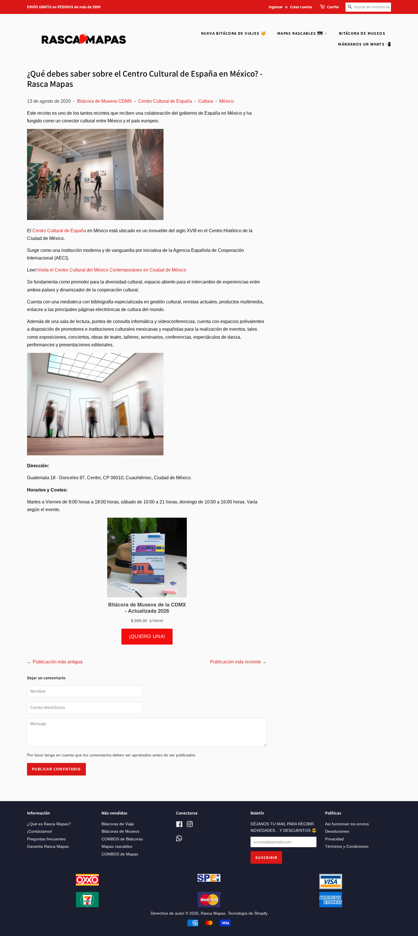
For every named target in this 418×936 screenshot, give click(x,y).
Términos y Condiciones (347, 846)
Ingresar (276, 6)
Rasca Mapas (213, 913)
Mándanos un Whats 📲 (364, 44)
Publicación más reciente (235, 661)
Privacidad (334, 839)
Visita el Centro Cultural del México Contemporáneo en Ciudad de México (111, 270)
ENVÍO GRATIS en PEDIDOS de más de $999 (63, 6)
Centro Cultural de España (165, 101)
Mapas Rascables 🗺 (300, 33)
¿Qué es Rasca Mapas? (49, 824)
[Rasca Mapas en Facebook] (179, 825)
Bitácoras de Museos (120, 831)
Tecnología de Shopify (248, 913)
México (226, 101)
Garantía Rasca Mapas (48, 846)
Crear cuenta (301, 6)
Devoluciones (337, 831)
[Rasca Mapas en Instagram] (190, 825)
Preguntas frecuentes (46, 839)
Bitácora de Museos (362, 33)
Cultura (205, 101)
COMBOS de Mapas (120, 854)
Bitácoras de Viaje (118, 824)
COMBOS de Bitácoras (122, 839)
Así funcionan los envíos (347, 824)
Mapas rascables (117, 846)
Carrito (333, 6)
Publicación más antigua (57, 661)
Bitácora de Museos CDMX (104, 101)
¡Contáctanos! (39, 831)
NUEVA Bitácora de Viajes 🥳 (233, 33)
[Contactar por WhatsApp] (179, 839)
